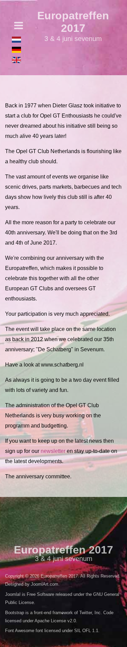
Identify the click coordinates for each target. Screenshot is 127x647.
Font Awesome (19, 630)
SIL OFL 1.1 (86, 630)
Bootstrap (14, 612)
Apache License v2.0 (55, 620)
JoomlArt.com (44, 584)
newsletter (53, 451)
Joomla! (13, 594)
